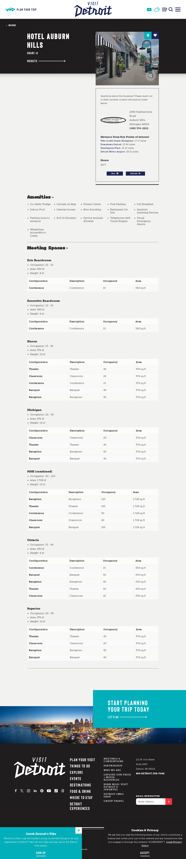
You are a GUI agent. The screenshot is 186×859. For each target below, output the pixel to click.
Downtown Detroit (111, 144)
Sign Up (41, 852)
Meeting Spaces (46, 248)
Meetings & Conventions (114, 760)
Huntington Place (110, 148)
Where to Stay (81, 797)
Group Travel (114, 801)
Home (12, 25)
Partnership (113, 765)
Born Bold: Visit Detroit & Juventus (116, 787)
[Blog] (164, 9)
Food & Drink (80, 791)
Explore (76, 772)
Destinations (80, 784)
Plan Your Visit (82, 759)
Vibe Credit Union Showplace (117, 141)
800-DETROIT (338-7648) (150, 773)
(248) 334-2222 (138, 128)
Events (75, 778)
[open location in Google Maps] (113, 120)
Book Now (133, 173)
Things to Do (80, 765)
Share (31, 53)
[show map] (148, 35)
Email (113, 173)
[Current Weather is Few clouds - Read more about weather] (157, 9)
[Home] (93, 9)
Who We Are (112, 770)
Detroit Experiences (80, 806)
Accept (145, 852)
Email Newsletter (148, 796)
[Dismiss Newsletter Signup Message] (78, 830)
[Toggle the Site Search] (171, 9)
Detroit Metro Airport (113, 151)
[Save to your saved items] (155, 35)
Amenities (39, 197)
